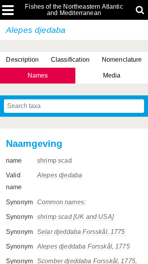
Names (38, 75)
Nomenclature (122, 59)
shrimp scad (54, 160)
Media (112, 75)
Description (22, 59)
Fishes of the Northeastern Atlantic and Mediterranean (74, 10)
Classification (70, 59)
